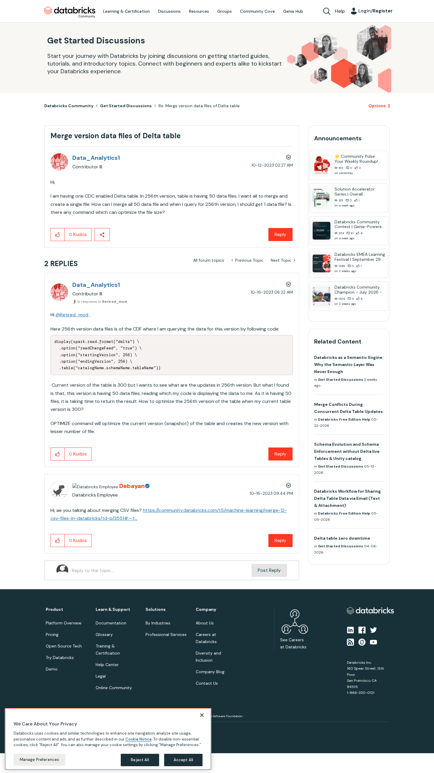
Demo (52, 669)
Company (206, 609)
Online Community (114, 687)
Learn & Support (113, 609)
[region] (108, 739)
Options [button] (377, 105)
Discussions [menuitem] (169, 11)
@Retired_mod (72, 315)
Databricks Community (70, 12)
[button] (58, 234)
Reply (280, 234)
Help (340, 11)
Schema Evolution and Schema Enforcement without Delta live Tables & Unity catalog (347, 451)
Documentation (111, 623)
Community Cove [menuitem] (257, 11)
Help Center (107, 664)
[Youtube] (373, 641)
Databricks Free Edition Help (344, 419)
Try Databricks (60, 657)
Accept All (183, 759)
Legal (101, 676)
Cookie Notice (138, 738)
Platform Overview (63, 623)
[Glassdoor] (362, 641)
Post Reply (269, 570)
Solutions (156, 609)
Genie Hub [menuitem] (293, 11)
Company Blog (210, 671)
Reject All (140, 759)
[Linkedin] (350, 629)
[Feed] (350, 641)
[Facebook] (362, 629)
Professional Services (166, 634)
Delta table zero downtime (342, 538)
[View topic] (321, 165)
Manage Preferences (39, 759)
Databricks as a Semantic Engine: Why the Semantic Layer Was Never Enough (349, 364)
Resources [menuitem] (199, 11)
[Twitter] (373, 629)
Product (54, 609)
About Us (205, 623)
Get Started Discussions (126, 105)
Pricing (52, 634)
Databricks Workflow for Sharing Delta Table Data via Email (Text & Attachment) (347, 498)
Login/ (375, 11)
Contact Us (207, 683)
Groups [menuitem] (224, 11)
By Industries (158, 623)
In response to (102, 301)
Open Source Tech (64, 646)
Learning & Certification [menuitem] (126, 11)
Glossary (104, 634)
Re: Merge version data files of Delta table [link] (199, 105)
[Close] (201, 715)
